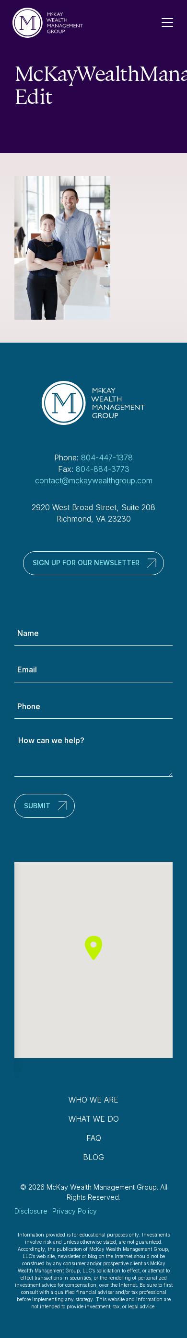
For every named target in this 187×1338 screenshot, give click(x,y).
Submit (37, 806)
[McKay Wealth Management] (48, 22)
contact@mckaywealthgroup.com (93, 480)
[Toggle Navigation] (171, 22)
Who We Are (93, 1099)
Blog (93, 1157)
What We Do (94, 1119)
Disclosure (30, 1211)
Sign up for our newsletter (86, 562)
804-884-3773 (102, 469)
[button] (93, 948)
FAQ (93, 1138)
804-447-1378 (107, 457)
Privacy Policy (74, 1211)
